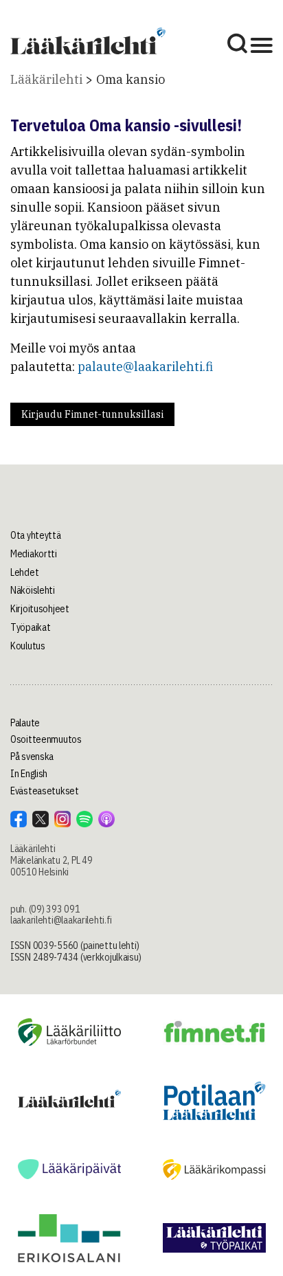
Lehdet (24, 572)
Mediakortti (33, 554)
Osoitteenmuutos (46, 739)
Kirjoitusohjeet (39, 609)
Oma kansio (130, 79)
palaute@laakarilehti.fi (145, 366)
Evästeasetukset (44, 791)
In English (28, 774)
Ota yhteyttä (35, 535)
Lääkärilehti (46, 79)
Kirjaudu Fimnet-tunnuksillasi (92, 414)
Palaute (25, 723)
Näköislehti (32, 590)
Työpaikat (30, 627)
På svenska (32, 756)
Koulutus (27, 646)
